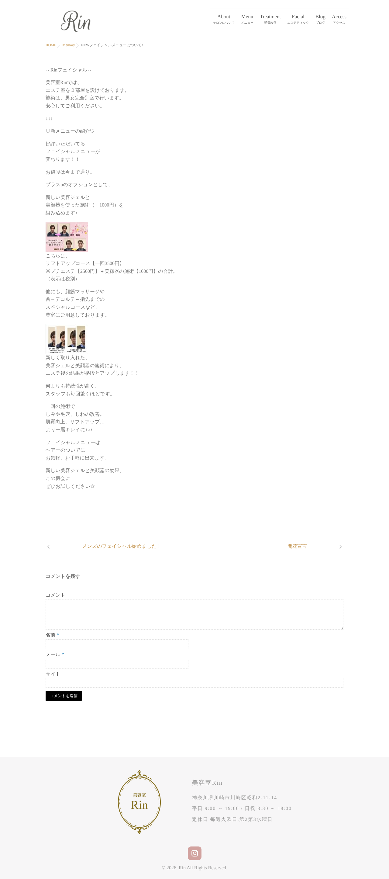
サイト (53, 674)
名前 (52, 635)
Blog (320, 19)
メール (55, 654)
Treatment (270, 19)
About (224, 19)
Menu (247, 19)
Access (339, 19)
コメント (56, 595)
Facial (298, 19)
